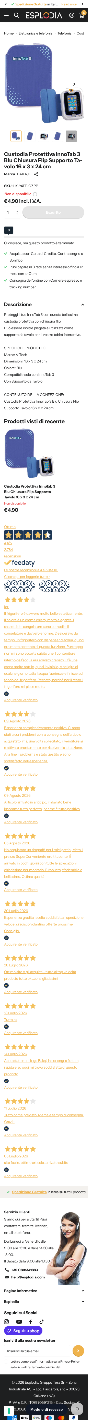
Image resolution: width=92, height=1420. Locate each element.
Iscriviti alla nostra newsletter (29, 1336)
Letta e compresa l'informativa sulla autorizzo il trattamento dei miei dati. (44, 1360)
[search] (16, 15)
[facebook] (30, 1318)
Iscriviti (78, 1347)
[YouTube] (19, 1318)
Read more (65, 4)
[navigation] (5, 4)
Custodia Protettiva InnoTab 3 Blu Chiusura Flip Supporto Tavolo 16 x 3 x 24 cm (29, 488)
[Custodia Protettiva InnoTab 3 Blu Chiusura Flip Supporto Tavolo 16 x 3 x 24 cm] (30, 450)
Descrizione (18, 301)
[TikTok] (42, 1317)
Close (44, 1287)
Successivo (54, 582)
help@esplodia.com (28, 1273)
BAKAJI (23, 170)
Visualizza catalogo (7, 15)
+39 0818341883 (24, 1266)
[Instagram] (6, 1317)
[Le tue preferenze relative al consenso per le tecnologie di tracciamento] (9, 1411)
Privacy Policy (69, 1358)
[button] (18, 204)
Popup (35, 190)
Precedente (19, 582)
